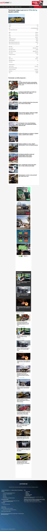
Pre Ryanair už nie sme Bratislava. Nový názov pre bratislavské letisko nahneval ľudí (27, 124)
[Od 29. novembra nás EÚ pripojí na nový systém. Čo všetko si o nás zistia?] (23, 447)
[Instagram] (33, 7)
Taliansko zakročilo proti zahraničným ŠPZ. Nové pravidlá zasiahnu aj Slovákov (23, 462)
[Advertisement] (23, 263)
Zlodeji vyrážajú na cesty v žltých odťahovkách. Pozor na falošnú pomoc (28, 144)
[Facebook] (30, 7)
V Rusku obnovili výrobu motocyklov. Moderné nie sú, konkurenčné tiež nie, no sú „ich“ (27, 83)
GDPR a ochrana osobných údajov (6, 511)
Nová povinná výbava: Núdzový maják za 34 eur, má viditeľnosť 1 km (28, 113)
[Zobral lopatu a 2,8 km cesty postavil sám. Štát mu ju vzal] (13, 183)
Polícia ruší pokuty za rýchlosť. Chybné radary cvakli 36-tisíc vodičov (28, 134)
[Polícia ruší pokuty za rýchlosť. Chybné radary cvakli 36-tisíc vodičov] (13, 141)
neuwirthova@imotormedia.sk (12, 509)
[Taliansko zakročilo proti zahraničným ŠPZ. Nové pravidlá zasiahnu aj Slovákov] (23, 459)
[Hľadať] (1, 7)
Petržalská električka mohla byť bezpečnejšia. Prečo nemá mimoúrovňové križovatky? (26, 155)
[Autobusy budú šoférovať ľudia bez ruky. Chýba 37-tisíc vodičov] (23, 280)
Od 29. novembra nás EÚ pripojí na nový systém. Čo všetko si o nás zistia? (23, 449)
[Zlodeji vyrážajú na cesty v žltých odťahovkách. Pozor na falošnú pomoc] (23, 398)
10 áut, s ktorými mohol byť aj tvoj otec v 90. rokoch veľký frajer (28, 103)
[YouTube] (31, 7)
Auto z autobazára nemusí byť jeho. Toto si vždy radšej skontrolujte (27, 165)
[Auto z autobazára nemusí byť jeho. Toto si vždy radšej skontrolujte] (13, 172)
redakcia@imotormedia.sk (9, 501)
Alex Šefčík (23, 377)
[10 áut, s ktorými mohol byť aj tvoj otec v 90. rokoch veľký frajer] (13, 110)
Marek (22, 297)
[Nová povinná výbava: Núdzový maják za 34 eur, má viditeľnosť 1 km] (13, 120)
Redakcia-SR (23, 326)
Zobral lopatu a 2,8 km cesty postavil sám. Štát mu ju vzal (27, 176)
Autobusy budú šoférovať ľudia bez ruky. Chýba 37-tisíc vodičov (27, 92)
